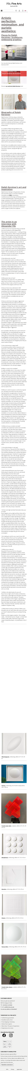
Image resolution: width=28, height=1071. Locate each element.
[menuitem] (2, 10)
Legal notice (19, 1069)
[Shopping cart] (22, 10)
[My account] (19, 10)
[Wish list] (16, 10)
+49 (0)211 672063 (7, 1005)
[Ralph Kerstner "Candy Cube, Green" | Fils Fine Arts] (14, 970)
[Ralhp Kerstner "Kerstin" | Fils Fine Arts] (14, 876)
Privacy (12, 1069)
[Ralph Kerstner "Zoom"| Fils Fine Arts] (14, 904)
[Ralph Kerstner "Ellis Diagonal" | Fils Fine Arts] (14, 743)
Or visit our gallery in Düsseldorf (9, 1009)
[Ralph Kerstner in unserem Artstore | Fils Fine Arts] (14, 77)
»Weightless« (4, 857)
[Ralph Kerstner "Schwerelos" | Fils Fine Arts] (14, 844)
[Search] (4, 10)
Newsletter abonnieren (7, 1064)
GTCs (7, 1069)
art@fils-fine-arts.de (9, 1007)
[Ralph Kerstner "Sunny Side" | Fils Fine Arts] (14, 933)
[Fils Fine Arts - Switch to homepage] (14, 4)
